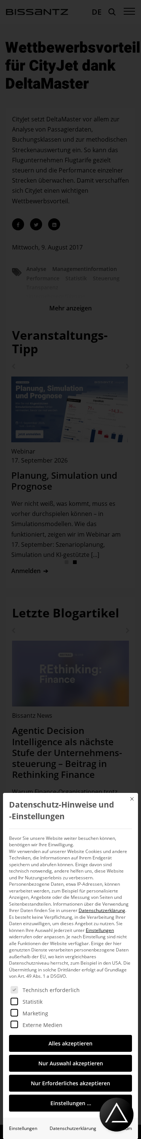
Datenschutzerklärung (102, 910)
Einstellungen (23, 1128)
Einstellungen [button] (100, 930)
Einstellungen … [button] (70, 1103)
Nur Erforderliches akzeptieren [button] (70, 1083)
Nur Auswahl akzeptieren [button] (70, 1063)
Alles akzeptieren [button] (70, 1043)
